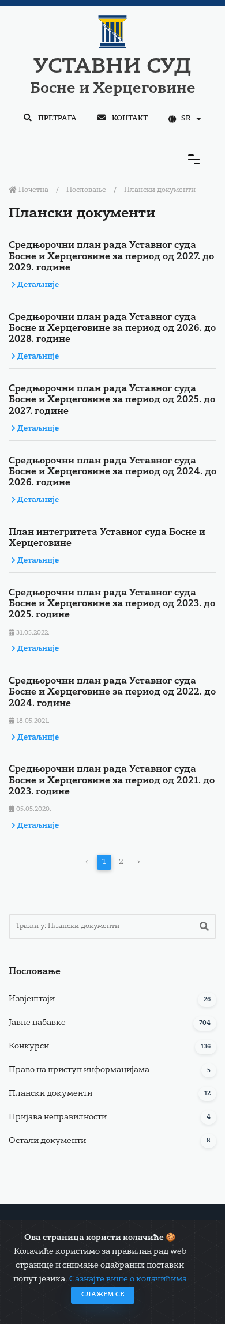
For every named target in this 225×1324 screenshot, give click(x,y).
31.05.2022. (32, 633)
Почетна (32, 190)
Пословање (86, 190)
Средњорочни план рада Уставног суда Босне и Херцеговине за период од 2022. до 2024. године (112, 692)
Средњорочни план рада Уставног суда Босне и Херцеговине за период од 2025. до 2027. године (112, 400)
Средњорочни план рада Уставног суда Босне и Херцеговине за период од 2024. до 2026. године (112, 472)
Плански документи (50, 1093)
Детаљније (37, 285)
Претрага (56, 118)
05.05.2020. (32, 809)
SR (186, 118)
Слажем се (102, 1295)
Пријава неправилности (58, 1117)
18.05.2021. (32, 721)
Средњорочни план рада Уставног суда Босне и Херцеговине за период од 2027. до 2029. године (111, 256)
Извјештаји (32, 999)
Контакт (129, 118)
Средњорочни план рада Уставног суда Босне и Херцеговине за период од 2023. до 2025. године (112, 604)
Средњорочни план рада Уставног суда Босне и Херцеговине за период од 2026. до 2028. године (112, 328)
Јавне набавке (37, 1023)
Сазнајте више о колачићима (128, 1279)
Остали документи (47, 1141)
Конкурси (29, 1046)
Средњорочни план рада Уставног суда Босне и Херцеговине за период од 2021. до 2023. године (112, 780)
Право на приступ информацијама (79, 1070)
